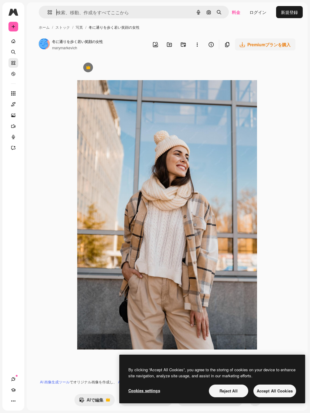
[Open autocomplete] (47, 12)
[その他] (13, 401)
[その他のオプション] (197, 44)
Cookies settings (144, 390)
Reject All (228, 391)
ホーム (44, 27)
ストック (62, 27)
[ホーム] (13, 41)
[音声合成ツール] (13, 137)
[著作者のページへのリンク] (44, 44)
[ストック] (13, 63)
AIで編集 (91, 401)
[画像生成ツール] (13, 115)
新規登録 (289, 12)
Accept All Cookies (275, 391)
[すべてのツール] (13, 93)
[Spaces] (13, 104)
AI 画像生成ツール (55, 381)
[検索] (13, 52)
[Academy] (13, 390)
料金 (236, 12)
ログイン (257, 12)
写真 (79, 27)
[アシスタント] (13, 148)
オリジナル (118, 68)
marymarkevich (64, 47)
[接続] (13, 379)
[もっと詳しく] (13, 74)
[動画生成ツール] (13, 126)
